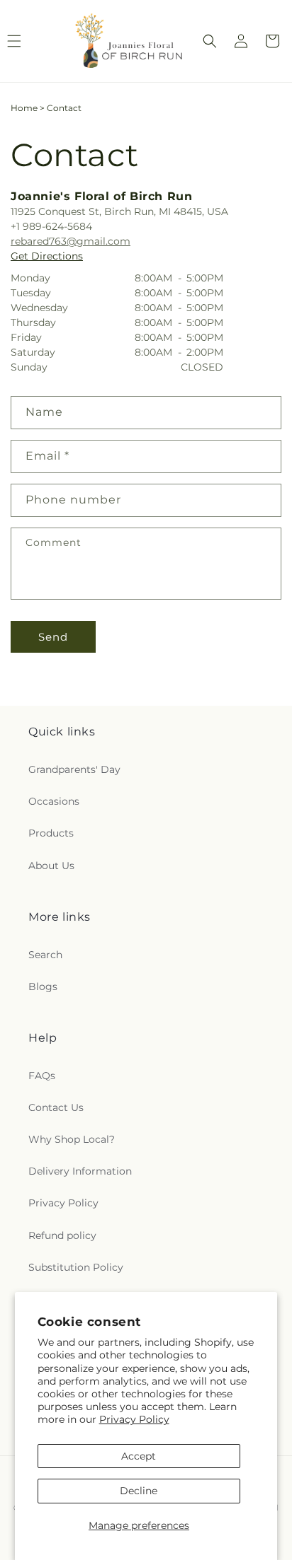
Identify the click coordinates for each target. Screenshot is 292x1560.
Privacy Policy (134, 1419)
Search (45, 954)
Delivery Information (80, 1171)
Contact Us (56, 1107)
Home (24, 108)
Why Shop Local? (71, 1139)
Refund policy (62, 1235)
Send (53, 637)
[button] (209, 41)
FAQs (41, 1075)
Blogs (42, 986)
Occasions (53, 801)
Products (51, 833)
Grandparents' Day (74, 769)
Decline (138, 1490)
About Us (51, 865)
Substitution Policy (75, 1267)
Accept (138, 1456)
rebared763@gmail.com (70, 241)
